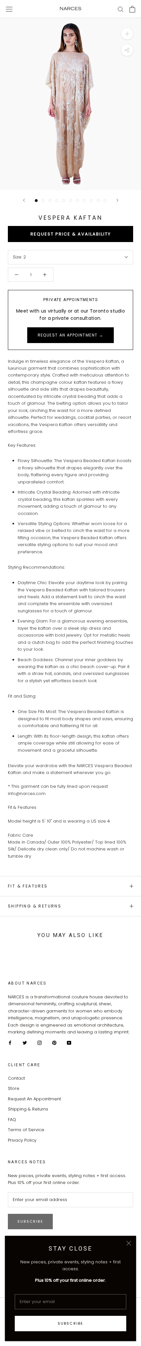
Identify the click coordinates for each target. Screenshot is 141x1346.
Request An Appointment (34, 1099)
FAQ (12, 1119)
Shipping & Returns (34, 906)
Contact (16, 1078)
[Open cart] (132, 9)
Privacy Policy (22, 1140)
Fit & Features (28, 886)
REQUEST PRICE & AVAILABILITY (70, 234)
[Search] (121, 9)
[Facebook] (10, 1042)
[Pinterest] (54, 1042)
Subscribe (71, 1323)
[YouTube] (69, 1042)
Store (13, 1088)
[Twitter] (25, 1042)
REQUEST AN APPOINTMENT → (71, 335)
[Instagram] (39, 1042)
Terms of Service (26, 1130)
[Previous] (24, 200)
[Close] (128, 1243)
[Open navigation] (9, 9)
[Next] (117, 200)
